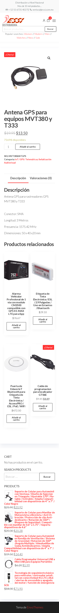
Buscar (50, 29)
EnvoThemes (35, 607)
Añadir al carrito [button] (16, 326)
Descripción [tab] (18, 178)
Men (47, 33)
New (30, 37)
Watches (21, 37)
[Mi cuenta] (44, 20)
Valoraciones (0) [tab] (41, 178)
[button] (54, 21)
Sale (38, 37)
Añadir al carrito (28, 146)
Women (28, 33)
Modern (39, 33)
